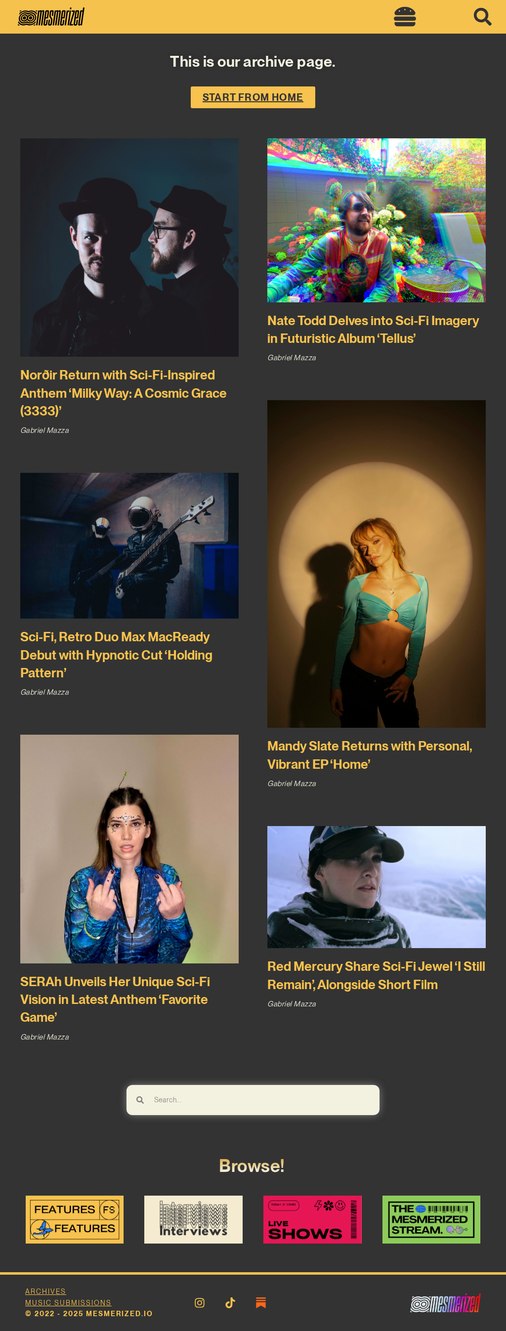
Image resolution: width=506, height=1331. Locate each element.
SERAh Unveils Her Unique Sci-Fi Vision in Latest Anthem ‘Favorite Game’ (115, 999)
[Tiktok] (230, 1302)
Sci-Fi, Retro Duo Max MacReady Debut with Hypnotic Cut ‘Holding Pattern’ (116, 654)
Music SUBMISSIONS (68, 1303)
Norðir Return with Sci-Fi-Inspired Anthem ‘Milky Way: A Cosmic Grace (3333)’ (123, 392)
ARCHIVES (45, 1291)
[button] (405, 17)
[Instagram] (199, 1302)
